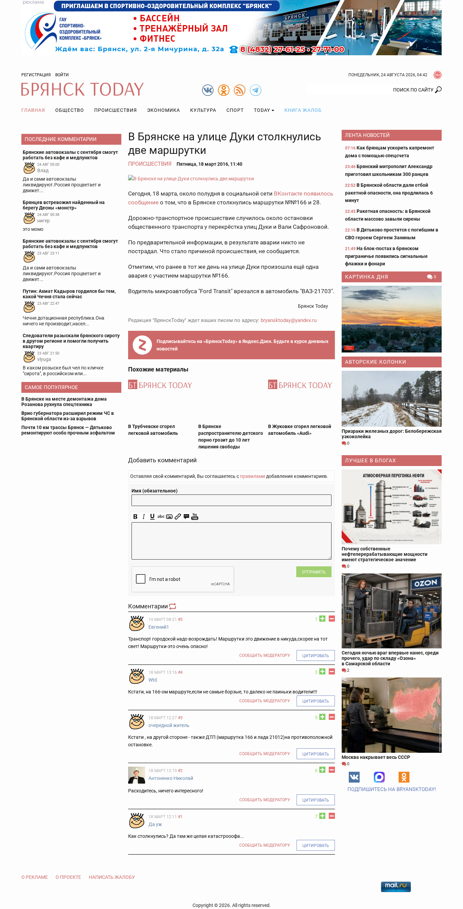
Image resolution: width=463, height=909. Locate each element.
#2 (180, 770)
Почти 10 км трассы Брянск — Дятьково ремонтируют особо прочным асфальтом (68, 430)
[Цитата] (186, 517)
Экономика (163, 110)
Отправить (314, 572)
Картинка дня (366, 277)
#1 (180, 816)
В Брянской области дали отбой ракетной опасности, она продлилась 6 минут (389, 192)
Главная (33, 110)
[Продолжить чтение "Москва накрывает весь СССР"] (392, 715)
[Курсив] (144, 517)
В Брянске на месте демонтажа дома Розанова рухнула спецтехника (64, 401)
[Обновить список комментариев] (173, 606)
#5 (180, 619)
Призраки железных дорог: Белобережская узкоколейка (392, 433)
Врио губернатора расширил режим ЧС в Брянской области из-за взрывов (67, 415)
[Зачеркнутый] (161, 517)
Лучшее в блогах (370, 461)
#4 (180, 672)
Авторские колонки (375, 362)
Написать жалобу (112, 877)
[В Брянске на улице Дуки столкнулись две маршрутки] (231, 178)
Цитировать (315, 655)
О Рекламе (34, 877)
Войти (62, 75)
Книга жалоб (303, 110)
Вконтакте (354, 777)
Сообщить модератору (264, 655)
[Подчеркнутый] (152, 517)
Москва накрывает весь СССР (376, 757)
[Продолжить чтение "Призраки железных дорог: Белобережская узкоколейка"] (392, 399)
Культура (203, 110)
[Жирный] (135, 517)
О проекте (68, 877)
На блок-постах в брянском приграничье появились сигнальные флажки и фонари (386, 256)
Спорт (235, 110)
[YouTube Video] (195, 517)
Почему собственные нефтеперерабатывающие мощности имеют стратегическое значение (384, 554)
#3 (180, 717)
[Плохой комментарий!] (332, 618)
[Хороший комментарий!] (322, 618)
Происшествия (115, 110)
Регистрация (36, 75)
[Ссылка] (178, 517)
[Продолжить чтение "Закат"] (392, 319)
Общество (69, 110)
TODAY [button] (262, 110)
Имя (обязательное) (155, 490)
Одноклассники (404, 777)
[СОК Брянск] (231, 27)
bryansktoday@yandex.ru (289, 320)
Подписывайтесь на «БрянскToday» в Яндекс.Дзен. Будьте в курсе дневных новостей (242, 345)
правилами (252, 476)
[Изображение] (169, 517)
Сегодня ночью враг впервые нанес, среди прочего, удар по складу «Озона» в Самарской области (390, 658)
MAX (379, 777)
